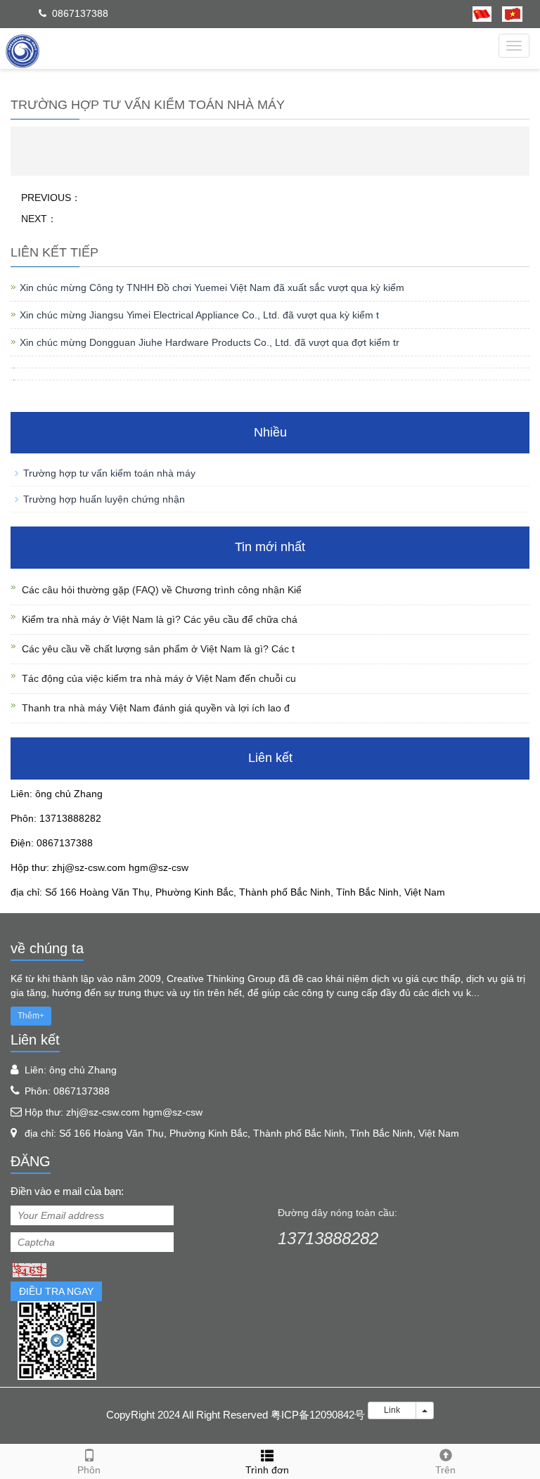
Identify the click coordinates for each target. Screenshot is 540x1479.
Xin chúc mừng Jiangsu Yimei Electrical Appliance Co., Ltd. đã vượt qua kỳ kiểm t (199, 315)
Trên (445, 1469)
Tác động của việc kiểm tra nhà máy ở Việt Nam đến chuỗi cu (159, 678)
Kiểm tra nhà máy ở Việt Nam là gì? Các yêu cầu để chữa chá (159, 619)
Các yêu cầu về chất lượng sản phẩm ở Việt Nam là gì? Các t (158, 648)
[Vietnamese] (506, 13)
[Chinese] (481, 13)
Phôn (89, 1469)
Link (392, 1410)
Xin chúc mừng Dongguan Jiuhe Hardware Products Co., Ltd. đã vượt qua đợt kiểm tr (209, 342)
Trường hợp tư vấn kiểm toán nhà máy (109, 473)
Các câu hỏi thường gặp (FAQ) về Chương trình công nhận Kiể (162, 589)
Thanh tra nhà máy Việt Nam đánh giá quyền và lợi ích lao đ (156, 707)
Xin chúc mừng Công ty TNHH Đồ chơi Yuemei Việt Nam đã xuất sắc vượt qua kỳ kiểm (212, 287)
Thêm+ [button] (31, 1016)
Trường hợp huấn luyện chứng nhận (104, 499)
